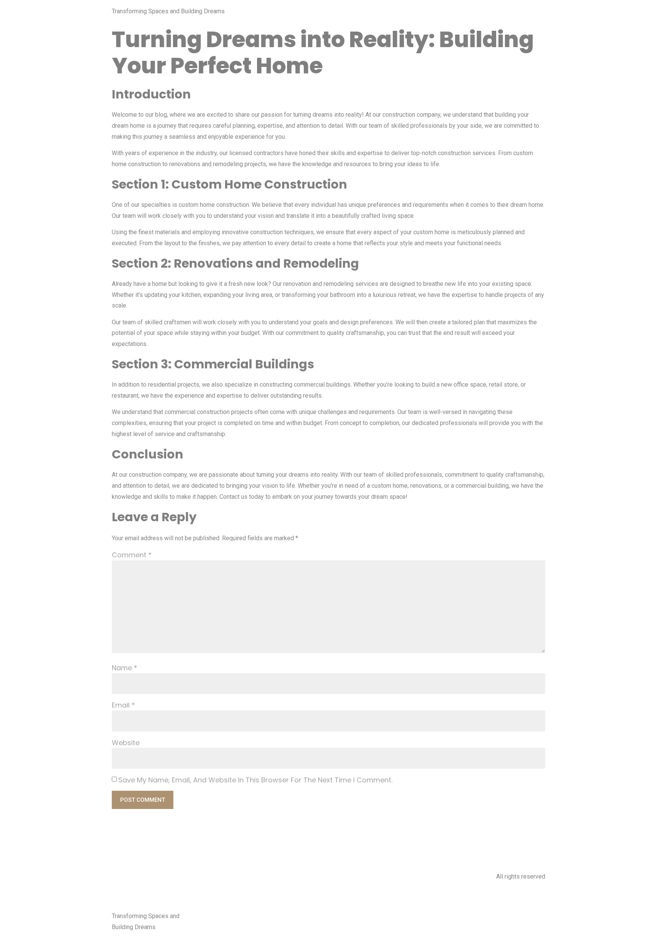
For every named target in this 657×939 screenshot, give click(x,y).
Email (123, 705)
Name (124, 668)
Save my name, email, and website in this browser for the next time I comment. (255, 780)
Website (126, 742)
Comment (132, 555)
